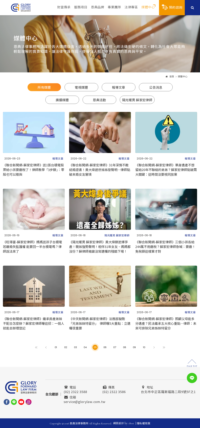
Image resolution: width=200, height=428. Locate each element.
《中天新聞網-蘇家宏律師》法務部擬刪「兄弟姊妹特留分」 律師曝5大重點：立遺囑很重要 (99, 323)
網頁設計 (118, 423)
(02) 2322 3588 (75, 391)
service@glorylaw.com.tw (84, 401)
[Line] (14, 402)
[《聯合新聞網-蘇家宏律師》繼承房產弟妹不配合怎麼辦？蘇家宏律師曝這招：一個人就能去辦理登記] (34, 286)
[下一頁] (154, 347)
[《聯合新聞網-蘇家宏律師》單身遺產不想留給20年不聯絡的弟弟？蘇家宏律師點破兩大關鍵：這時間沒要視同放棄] (166, 132)
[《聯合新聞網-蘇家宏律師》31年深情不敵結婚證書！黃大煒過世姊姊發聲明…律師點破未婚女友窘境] (100, 132)
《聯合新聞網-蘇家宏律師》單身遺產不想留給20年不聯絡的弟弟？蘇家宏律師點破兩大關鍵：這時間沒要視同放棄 (166, 170)
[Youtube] (21, 402)
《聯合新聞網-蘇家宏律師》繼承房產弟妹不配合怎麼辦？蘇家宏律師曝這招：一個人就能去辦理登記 (33, 323)
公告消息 (155, 87)
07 (114, 347)
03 (75, 347)
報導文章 (118, 87)
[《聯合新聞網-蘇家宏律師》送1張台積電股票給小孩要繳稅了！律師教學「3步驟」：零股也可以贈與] (34, 132)
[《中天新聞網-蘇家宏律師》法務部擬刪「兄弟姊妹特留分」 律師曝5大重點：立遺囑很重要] (100, 286)
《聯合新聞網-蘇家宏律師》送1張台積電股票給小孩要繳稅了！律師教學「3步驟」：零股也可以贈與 (33, 170)
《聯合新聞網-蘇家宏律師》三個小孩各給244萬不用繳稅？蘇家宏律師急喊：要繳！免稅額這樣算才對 (165, 246)
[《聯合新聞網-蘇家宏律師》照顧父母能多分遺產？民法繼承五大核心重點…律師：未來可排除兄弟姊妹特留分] (166, 286)
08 (124, 347)
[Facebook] (7, 402)
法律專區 (131, 7)
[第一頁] (36, 347)
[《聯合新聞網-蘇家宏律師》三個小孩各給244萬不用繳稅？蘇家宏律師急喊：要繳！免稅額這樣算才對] (166, 209)
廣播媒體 (62, 99)
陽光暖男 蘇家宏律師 (137, 99)
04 (85, 347)
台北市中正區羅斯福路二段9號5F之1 (168, 391)
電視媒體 (81, 87)
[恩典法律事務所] (21, 7)
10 (144, 347)
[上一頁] (46, 347)
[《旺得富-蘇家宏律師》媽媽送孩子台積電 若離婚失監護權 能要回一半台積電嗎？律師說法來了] (34, 209)
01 (56, 347)
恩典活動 (99, 99)
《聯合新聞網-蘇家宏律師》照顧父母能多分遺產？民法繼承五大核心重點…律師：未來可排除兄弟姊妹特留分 (165, 323)
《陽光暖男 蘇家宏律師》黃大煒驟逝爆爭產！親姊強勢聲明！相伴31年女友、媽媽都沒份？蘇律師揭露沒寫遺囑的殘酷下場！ (100, 246)
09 (134, 347)
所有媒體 (44, 87)
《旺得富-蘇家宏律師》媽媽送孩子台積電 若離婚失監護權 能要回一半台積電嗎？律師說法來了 (32, 246)
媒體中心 (148, 7)
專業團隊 (114, 7)
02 (65, 347)
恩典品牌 (97, 7)
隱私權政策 (143, 423)
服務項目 (80, 7)
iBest (131, 423)
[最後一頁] (163, 347)
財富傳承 (63, 7)
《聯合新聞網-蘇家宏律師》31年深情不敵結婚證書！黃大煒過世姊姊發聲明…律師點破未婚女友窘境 (99, 170)
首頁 (171, 76)
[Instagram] (28, 402)
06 (105, 347)
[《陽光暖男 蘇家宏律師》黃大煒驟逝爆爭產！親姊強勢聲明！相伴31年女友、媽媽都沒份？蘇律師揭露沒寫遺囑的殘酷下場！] (100, 209)
